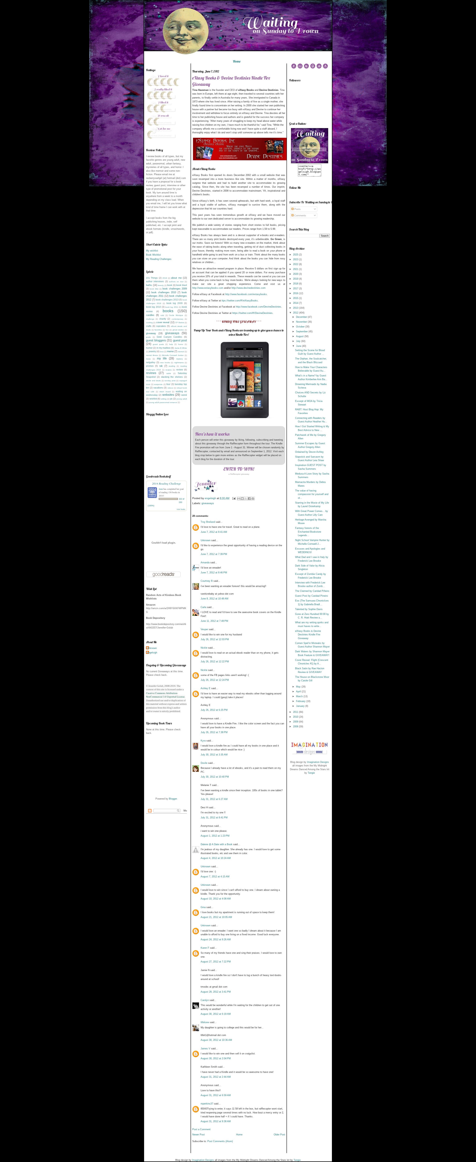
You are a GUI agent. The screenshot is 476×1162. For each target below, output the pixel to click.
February (301, 701)
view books (181, 509)
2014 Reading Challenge (166, 483)
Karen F (205, 947)
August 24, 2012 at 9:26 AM (216, 939)
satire (168, 373)
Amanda (205, 562)
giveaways (172, 333)
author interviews (155, 281)
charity (162, 319)
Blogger (173, 798)
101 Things (152, 278)
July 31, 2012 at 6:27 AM (214, 799)
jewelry (152, 351)
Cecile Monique (176, 315)
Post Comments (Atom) (220, 1141)
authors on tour (176, 282)
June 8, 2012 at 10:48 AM (214, 598)
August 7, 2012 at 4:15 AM (215, 876)
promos (150, 366)
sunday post (170, 381)
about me (176, 277)
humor (149, 348)
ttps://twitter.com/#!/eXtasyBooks (240, 300)
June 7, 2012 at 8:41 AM (214, 532)
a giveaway (239, 474)
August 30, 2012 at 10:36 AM (216, 1040)
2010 (296, 716)
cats (162, 315)
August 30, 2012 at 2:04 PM (216, 1058)
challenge (150, 319)
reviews (151, 373)
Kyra (203, 740)
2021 (296, 269)
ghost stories (178, 330)
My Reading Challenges (158, 259)
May (298, 686)
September (302, 331)
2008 (296, 726)
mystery (179, 359)
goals (148, 337)
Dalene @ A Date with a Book (216, 844)
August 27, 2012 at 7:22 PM (216, 961)
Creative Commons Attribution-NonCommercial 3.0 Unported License (165, 694)
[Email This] (239, 498)
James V (205, 1048)
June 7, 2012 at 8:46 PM (214, 572)
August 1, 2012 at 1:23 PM (215, 835)
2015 (296, 298)
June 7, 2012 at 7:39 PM (214, 554)
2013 (296, 307)
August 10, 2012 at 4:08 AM (216, 898)
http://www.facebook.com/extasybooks (246, 294)
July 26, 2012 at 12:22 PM (215, 661)
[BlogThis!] (242, 498)
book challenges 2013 (167, 299)
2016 (296, 293)
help (171, 344)
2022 (296, 264)
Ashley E (205, 688)
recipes (168, 370)
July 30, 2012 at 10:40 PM (215, 776)
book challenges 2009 (175, 288)
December (302, 317)
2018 (165, 278)
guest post (180, 340)
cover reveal (162, 322)
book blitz (154, 289)
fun (167, 330)
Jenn (161, 488)
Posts (297, 209)
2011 (296, 712)
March (299, 696)
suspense (158, 384)
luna (162, 352)
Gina (203, 907)
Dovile (204, 763)
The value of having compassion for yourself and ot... (311, 494)
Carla (203, 607)
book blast (181, 285)
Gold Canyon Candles (169, 337)
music (148, 359)
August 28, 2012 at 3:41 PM (216, 991)
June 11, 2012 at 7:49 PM (214, 621)
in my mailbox (164, 348)
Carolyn (205, 1000)
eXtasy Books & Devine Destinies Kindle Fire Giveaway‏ (308, 635)
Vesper (204, 629)
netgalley (150, 362)
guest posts (158, 344)
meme (170, 351)
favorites (158, 330)
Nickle (204, 647)
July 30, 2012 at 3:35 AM (214, 754)
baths (149, 285)
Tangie (311, 772)
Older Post (279, 1134)
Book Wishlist (153, 254)
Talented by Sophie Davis (309, 609)
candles (150, 315)
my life (162, 358)
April (299, 691)
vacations (158, 387)
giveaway (151, 333)
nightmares (179, 363)
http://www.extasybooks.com (207, 287)
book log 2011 (171, 307)
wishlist (153, 398)
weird (184, 395)
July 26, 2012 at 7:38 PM (214, 732)
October (300, 326)
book (169, 285)
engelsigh (152, 652)
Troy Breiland (208, 521)
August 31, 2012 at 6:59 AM (216, 1095)
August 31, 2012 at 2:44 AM (216, 1076)
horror (180, 344)
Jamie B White (181, 348)
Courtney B (207, 581)
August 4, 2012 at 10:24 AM (216, 858)
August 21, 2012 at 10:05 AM (216, 917)
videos (170, 388)
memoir (181, 352)
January (300, 706)
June (299, 346)
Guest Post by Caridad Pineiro (311, 595)
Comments (300, 215)
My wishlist (152, 250)
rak (161, 365)
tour (168, 384)
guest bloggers (156, 340)
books (168, 311)
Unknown (152, 648)
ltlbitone (205, 1022)
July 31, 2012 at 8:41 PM (214, 817)
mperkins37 (207, 1103)
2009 (296, 721)
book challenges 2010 (163, 292)
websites (168, 394)
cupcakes (161, 326)
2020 (296, 274)
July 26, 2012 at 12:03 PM (215, 639)
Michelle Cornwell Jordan (173, 355)
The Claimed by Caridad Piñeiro (312, 591)
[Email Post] (233, 498)
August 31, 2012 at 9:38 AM (216, 1121)
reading (172, 366)
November (302, 321)
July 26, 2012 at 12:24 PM (215, 680)
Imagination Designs (318, 762)
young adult (181, 399)
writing (163, 399)
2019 (296, 278)
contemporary (177, 319)
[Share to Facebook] (249, 498)
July (298, 341)
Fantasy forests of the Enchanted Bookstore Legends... (308, 532)
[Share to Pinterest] (253, 498)
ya (171, 398)
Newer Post (198, 1134)
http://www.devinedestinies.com (248, 287)
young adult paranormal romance (163, 402)
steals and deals (153, 381)
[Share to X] (246, 498)
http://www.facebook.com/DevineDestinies (258, 306)
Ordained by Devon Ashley (309, 452)
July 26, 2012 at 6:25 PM (214, 710)
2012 (296, 312)
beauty (161, 285)
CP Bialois (179, 322)
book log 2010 (153, 307)
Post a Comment (201, 1129)
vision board (165, 392)
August (300, 336)
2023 (296, 259)
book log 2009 (174, 303)
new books (165, 363)
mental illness (152, 355)
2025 (296, 254)
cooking (149, 322)
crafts (148, 326)
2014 (296, 303)
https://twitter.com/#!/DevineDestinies (252, 313)
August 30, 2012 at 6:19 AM (216, 1014)
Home (237, 61)
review (179, 369)
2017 (296, 288)
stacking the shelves (172, 377)
